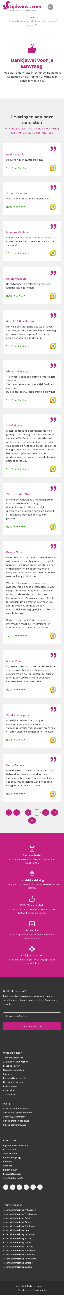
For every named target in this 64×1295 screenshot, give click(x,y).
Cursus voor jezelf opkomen (17, 1112)
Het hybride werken (13, 1082)
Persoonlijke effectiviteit (15, 1078)
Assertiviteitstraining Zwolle (17, 1267)
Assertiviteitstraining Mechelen (19, 1254)
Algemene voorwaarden (15, 1145)
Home (31, 17)
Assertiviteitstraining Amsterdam (20, 1214)
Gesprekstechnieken (13, 1070)
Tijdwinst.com (34, 1286)
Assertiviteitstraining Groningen (19, 1234)
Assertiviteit (9, 1090)
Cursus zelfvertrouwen (15, 1125)
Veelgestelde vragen (13, 1178)
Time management (13, 1057)
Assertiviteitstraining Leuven (17, 1242)
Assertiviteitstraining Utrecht (17, 1262)
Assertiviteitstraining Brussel (17, 1222)
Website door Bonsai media (32, 1290)
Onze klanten (10, 1153)
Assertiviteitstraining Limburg (18, 1246)
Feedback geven (11, 1066)
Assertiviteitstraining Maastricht (19, 1250)
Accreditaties (10, 1149)
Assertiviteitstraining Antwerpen (19, 1210)
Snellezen (8, 1074)
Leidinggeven (10, 1086)
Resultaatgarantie (12, 1174)
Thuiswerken (9, 1094)
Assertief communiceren (15, 1108)
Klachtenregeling (12, 1157)
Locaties (7, 1161)
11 (46, 812)
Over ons (7, 1165)
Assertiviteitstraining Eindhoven (19, 1226)
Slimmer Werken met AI (15, 1061)
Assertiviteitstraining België (17, 1218)
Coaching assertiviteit (14, 1116)
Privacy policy (10, 1170)
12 (54, 812)
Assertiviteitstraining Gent (16, 1230)
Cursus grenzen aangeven (16, 1121)
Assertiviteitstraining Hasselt (17, 1238)
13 (32, 820)
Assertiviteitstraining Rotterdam (19, 1258)
